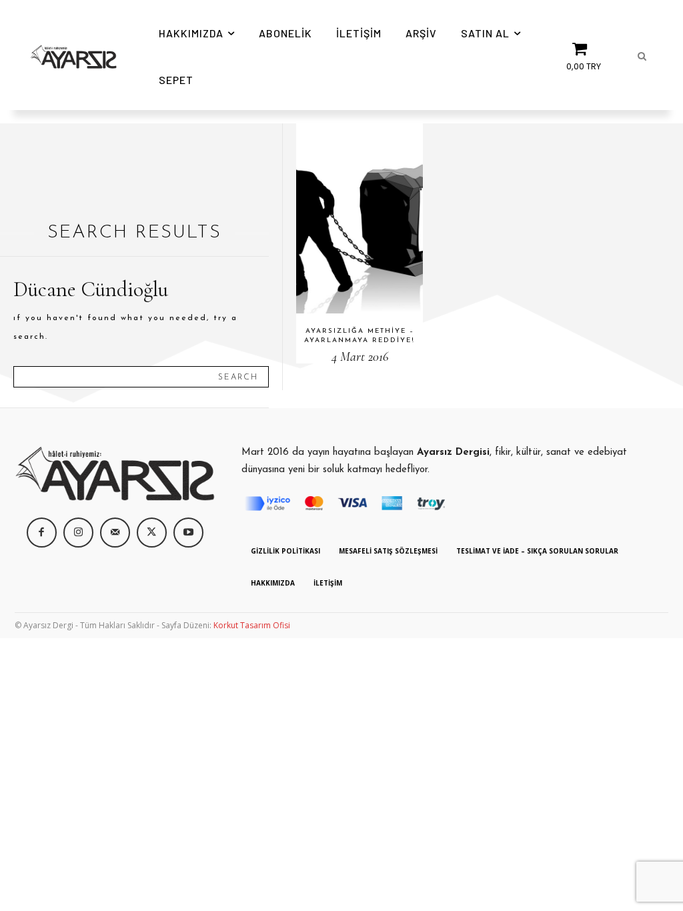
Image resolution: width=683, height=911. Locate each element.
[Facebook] (42, 533)
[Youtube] (188, 533)
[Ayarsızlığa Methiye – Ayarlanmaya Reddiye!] (359, 218)
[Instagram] (78, 533)
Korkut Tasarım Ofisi (251, 625)
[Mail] (115, 533)
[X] (152, 533)
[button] (641, 56)
